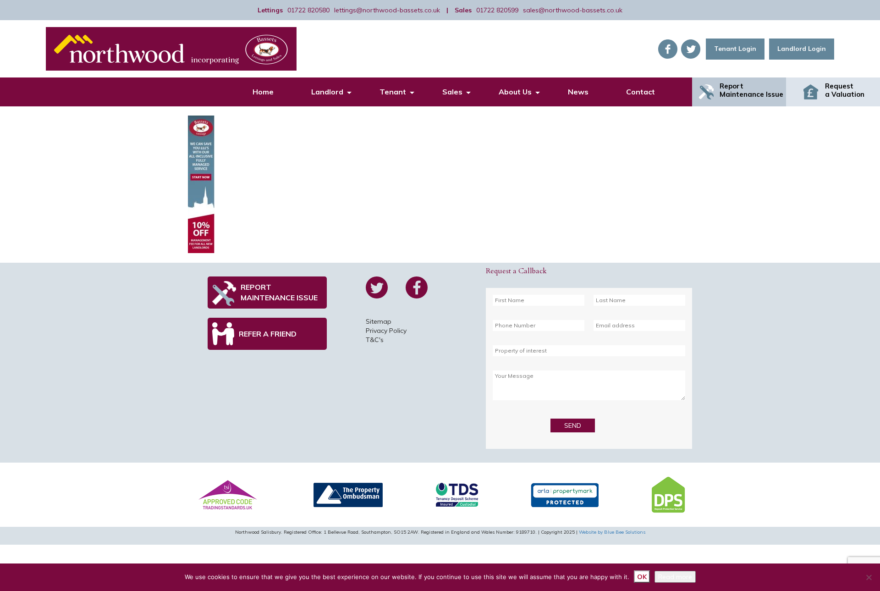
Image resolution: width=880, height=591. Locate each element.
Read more (675, 577)
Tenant (393, 91)
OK (642, 577)
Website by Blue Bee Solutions (612, 532)
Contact (640, 91)
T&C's (375, 340)
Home (263, 91)
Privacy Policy (386, 330)
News (578, 91)
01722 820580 (308, 10)
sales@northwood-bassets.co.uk (572, 10)
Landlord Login (801, 48)
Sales (452, 91)
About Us (515, 91)
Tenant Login (735, 48)
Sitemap (378, 321)
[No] (868, 577)
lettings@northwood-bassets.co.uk (387, 10)
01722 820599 (497, 10)
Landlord (327, 91)
